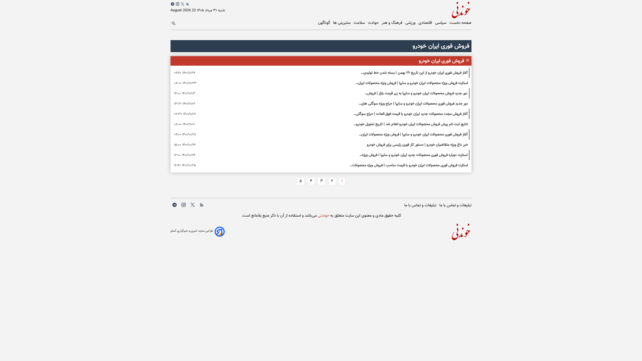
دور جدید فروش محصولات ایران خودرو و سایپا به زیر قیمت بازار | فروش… (415, 93)
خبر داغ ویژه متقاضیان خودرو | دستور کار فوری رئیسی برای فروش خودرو (417, 145)
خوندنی (323, 216)
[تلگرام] (173, 4)
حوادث (374, 23)
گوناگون (324, 23)
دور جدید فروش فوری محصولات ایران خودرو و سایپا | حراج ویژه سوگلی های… (413, 104)
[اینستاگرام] (178, 4)
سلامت (360, 23)
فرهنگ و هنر (392, 23)
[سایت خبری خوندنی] (396, 9)
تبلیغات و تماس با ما (455, 205)
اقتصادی (426, 23)
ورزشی (411, 23)
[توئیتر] (183, 4)
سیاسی (441, 23)
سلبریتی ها (342, 23)
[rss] (188, 4)
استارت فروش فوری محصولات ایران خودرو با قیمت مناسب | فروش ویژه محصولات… (409, 165)
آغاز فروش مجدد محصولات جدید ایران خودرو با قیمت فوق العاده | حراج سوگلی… (410, 114)
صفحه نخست (460, 23)
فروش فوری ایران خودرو (441, 61)
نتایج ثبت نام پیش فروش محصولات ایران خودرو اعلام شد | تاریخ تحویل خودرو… (411, 124)
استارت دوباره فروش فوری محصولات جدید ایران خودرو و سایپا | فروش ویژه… (413, 155)
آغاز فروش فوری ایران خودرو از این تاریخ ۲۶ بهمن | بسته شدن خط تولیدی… (414, 73)
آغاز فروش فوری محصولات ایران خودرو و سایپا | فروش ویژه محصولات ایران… (413, 134)
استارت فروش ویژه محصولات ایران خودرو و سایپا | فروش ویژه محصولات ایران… (411, 83)
